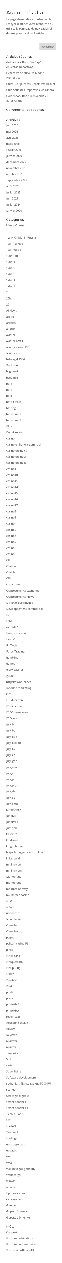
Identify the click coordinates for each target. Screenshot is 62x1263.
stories (10, 1089)
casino (10, 438)
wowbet (11, 1187)
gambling (12, 657)
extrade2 (12, 627)
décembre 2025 (16, 162)
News (10, 907)
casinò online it (16, 463)
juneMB (11, 816)
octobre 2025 (14, 174)
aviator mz (13, 353)
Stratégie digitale (17, 1096)
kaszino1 (12, 834)
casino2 (11, 511)
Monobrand (14, 876)
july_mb (11, 773)
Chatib (10, 572)
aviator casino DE (17, 347)
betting (11, 408)
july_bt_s (11, 737)
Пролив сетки (15, 1193)
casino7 (11, 542)
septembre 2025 (16, 180)
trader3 (11, 1126)
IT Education (14, 700)
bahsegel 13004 (16, 359)
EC (7, 615)
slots (9, 1065)
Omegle (11, 925)
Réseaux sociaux (17, 1023)
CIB (8, 578)
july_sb (10, 797)
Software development (21, 1077)
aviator (10, 335)
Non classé (13, 919)
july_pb (10, 779)
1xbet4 (10, 280)
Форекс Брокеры (17, 1211)
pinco (9, 950)
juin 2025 (12, 198)
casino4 (11, 523)
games (10, 663)
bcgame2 (12, 371)
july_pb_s (12, 785)
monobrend (14, 883)
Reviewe (11, 1035)
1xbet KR (12, 256)
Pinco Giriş (13, 956)
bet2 (9, 390)
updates (11, 1150)
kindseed (12, 840)
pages (10, 937)
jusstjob (11, 828)
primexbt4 (12, 1010)
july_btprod (13, 743)
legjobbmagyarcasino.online (24, 852)
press (9, 998)
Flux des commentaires (21, 1244)
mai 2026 (12, 131)
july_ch (10, 755)
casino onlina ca (16, 450)
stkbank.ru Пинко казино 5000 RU (28, 1083)
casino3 (11, 517)
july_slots (12, 804)
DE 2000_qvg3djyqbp (19, 603)
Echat (10, 621)
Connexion (13, 1232)
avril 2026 (12, 138)
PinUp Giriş (13, 968)
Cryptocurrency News (20, 597)
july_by (10, 749)
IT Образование (17, 712)
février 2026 (14, 150)
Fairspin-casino (16, 633)
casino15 (12, 493)
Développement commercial (24, 609)
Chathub (11, 566)
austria (10, 329)
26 (7, 304)
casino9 (11, 554)
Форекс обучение (18, 1217)
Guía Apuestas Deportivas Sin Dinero (30, 90)
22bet (10, 298)
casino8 (11, 548)
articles (11, 323)
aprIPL (10, 317)
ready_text (13, 1017)
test (9, 1120)
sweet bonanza (16, 1102)
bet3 (9, 396)
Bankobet (12, 365)
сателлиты (13, 1199)
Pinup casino (14, 962)
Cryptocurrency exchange (22, 591)
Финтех (11, 1205)
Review (11, 1029)
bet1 (9, 384)
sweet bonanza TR (18, 1108)
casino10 (12, 475)
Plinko (10, 974)
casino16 (12, 499)
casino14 (12, 487)
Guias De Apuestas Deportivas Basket (30, 84)
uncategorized (15, 1144)
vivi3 (9, 1163)
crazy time (13, 584)
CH (8, 560)
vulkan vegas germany (20, 1169)
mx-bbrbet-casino (17, 895)
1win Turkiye (14, 244)
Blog (9, 426)
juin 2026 (12, 125)
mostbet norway (17, 889)
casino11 (12, 481)
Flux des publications (20, 1238)
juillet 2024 (13, 204)
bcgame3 (12, 378)
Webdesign (13, 1175)
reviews (11, 1047)
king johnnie (14, 846)
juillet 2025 (13, 192)
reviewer (11, 1041)
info (9, 694)
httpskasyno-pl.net (18, 682)
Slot (8, 1059)
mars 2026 (13, 144)
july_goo (11, 761)
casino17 (12, 505)
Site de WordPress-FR (20, 1250)
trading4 (11, 1138)
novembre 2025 (16, 168)
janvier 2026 (14, 156)
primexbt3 (12, 1004)
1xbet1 (10, 262)
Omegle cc (13, 931)
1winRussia (13, 250)
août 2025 (12, 186)
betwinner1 (13, 414)
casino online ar (16, 457)
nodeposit (12, 913)
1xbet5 (10, 286)
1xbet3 (10, 274)
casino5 (11, 530)
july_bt (10, 730)
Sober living (13, 1071)
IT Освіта (12, 718)
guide (10, 676)
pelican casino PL (17, 943)
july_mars (12, 767)
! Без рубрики (15, 225)
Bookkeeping (14, 432)
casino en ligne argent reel (23, 444)
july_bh (10, 724)
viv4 (8, 1157)
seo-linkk (12, 1053)
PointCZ (11, 980)
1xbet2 (10, 268)
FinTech (11, 645)
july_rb (10, 791)
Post (9, 986)
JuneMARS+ (13, 810)
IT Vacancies (14, 706)
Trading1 (12, 1132)
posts (9, 992)
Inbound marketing (19, 688)
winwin (11, 1181)
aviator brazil (14, 341)
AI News (11, 310)
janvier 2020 (14, 210)
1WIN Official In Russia (21, 237)
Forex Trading (15, 651)
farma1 (11, 639)
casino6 (11, 536)
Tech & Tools (15, 1114)
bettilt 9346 (13, 402)
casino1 (11, 469)
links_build (13, 858)
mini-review (13, 864)
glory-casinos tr (16, 670)
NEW (9, 901)
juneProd (12, 822)
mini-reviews (14, 870)
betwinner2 (13, 420)
